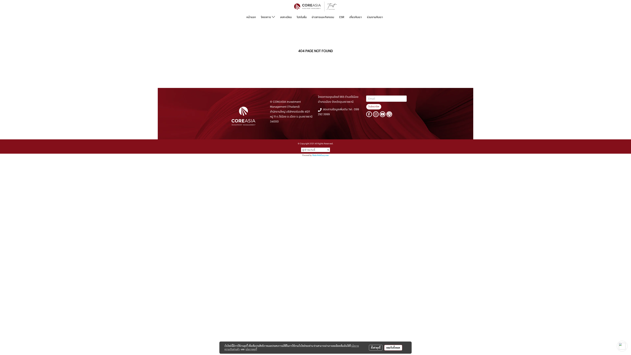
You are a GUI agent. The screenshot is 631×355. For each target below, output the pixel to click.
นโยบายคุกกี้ (251, 349)
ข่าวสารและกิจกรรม (323, 17)
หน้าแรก (251, 17)
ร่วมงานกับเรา (375, 17)
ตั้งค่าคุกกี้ (375, 347)
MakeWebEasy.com (320, 155)
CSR (341, 17)
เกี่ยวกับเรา (355, 17)
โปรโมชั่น (302, 17)
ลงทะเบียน (286, 17)
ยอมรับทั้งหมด (393, 347)
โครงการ (266, 17)
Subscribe (373, 107)
